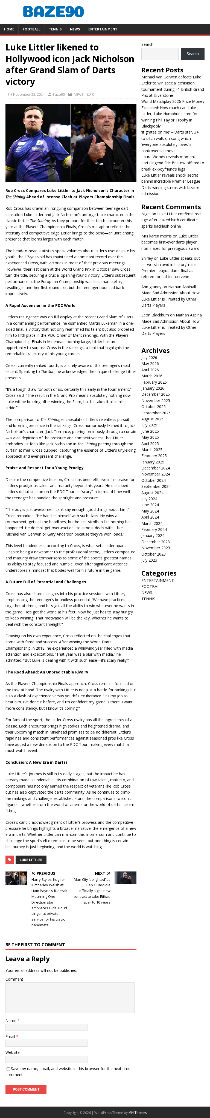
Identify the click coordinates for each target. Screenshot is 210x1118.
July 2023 (149, 560)
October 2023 (153, 554)
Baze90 (58, 94)
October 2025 (153, 406)
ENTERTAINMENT (102, 29)
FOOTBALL (31, 29)
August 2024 (152, 492)
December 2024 (155, 468)
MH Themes (138, 1112)
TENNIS (55, 29)
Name (11, 1020)
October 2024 (153, 480)
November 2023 (155, 547)
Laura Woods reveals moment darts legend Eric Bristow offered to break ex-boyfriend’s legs (172, 163)
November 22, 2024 (29, 94)
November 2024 (155, 474)
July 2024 (149, 498)
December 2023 (155, 541)
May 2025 (150, 437)
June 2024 (150, 504)
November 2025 (155, 400)
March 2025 (151, 449)
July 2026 (149, 357)
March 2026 (151, 375)
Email (10, 1036)
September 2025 (156, 412)
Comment (14, 979)
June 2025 (150, 431)
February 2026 (154, 382)
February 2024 (154, 529)
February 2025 (154, 455)
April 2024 (150, 517)
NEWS (75, 29)
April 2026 (150, 369)
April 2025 (150, 443)
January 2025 (152, 462)
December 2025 (155, 394)
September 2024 (156, 486)
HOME (9, 29)
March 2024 (151, 523)
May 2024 (150, 511)
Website (12, 1052)
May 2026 (150, 363)
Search (147, 44)
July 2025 (149, 425)
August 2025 (152, 418)
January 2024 (152, 535)
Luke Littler (31, 859)
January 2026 (152, 388)
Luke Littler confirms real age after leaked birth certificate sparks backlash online (171, 220)
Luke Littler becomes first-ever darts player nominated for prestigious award (170, 242)
